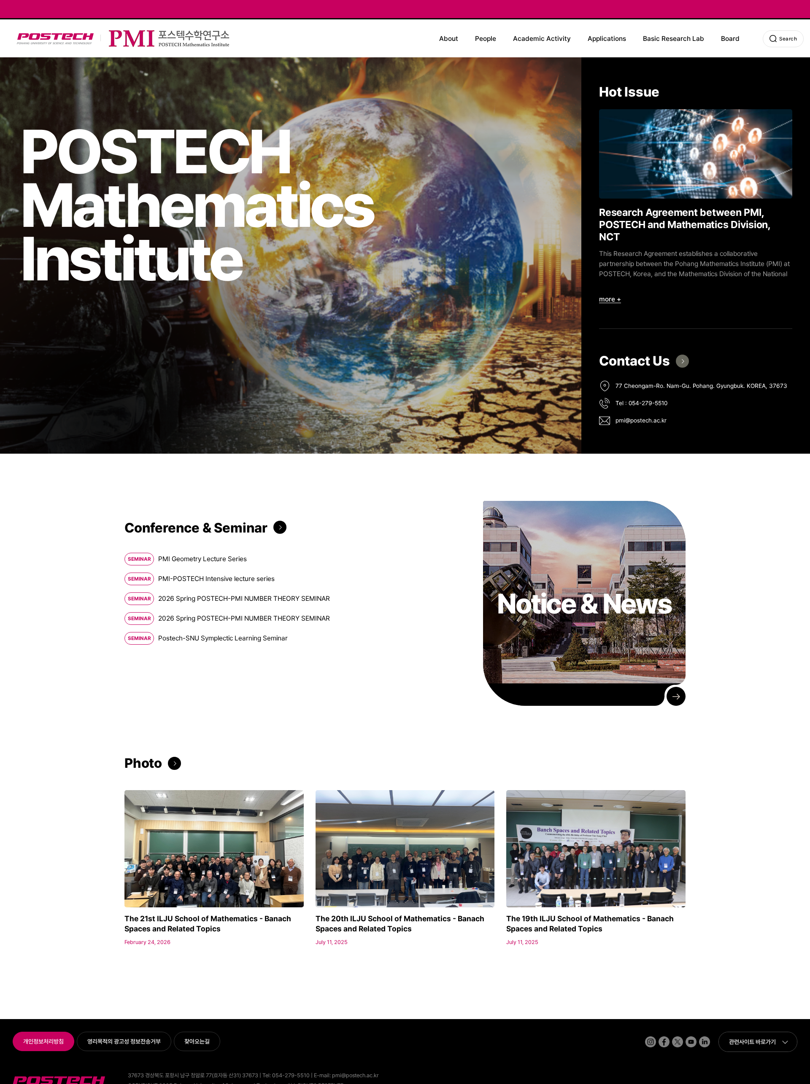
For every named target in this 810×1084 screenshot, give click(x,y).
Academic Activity (542, 39)
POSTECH (18, 33)
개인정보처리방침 (43, 1041)
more (607, 299)
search (788, 39)
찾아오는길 (197, 1041)
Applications (607, 39)
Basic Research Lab (673, 39)
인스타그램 (646, 1036)
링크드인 (700, 1036)
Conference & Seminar (195, 528)
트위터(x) (673, 1036)
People (485, 39)
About (448, 39)
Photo (143, 763)
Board (730, 39)
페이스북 (659, 1036)
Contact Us (634, 361)
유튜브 (686, 1036)
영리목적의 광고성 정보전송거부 (124, 1041)
